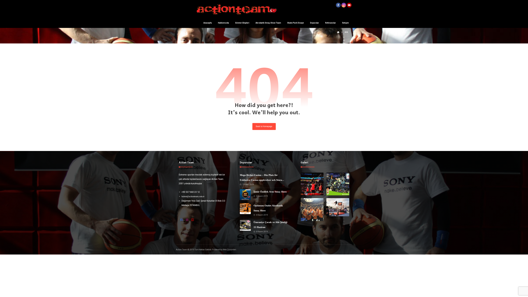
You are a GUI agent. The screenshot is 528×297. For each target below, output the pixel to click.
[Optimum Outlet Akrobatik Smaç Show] (245, 208)
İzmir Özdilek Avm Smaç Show (270, 191)
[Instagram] (343, 5)
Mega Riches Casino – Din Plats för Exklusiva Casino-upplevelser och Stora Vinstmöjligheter (261, 180)
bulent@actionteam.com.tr (193, 196)
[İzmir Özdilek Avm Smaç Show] (245, 194)
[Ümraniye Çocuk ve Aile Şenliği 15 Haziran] (245, 225)
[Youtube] (349, 5)
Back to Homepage (264, 126)
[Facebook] (338, 5)
